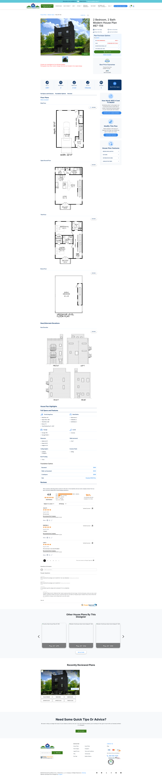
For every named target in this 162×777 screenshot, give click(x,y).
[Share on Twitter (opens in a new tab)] (49, 520)
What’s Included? (107, 54)
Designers (87, 748)
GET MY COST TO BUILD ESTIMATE (111, 112)
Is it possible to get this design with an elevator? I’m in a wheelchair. (54, 588)
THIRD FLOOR (70, 700)
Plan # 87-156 (75, 688)
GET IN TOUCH (81, 731)
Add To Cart (108, 51)
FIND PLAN (58, 752)
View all (42, 600)
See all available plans (92, 1)
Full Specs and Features (47, 93)
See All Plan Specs (115, 87)
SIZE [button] (73, 5)
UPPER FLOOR (58, 700)
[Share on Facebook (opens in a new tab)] (47, 520)
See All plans (81, 652)
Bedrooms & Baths (108, 151)
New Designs (76, 748)
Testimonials (87, 753)
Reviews (69, 93)
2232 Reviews (50, 499)
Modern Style (51, 14)
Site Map (75, 756)
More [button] (109, 5)
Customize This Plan (111, 134)
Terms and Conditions (89, 751)
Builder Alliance (88, 756)
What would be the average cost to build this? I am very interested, (54, 577)
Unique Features (107, 161)
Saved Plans (87, 746)
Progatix (60, 774)
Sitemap (84, 772)
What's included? (44, 99)
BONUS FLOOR (46, 700)
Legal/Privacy (76, 751)
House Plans (43, 14)
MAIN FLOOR (70, 697)
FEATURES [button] (93, 5)
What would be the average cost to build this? (50, 583)
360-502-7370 (113, 756)
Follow (41, 579)
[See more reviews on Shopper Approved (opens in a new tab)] (51, 520)
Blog (108, 746)
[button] (43, 597)
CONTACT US (110, 743)
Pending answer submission (65, 583)
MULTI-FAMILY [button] (67, 5)
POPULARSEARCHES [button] (85, 6)
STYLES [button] (79, 5)
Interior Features (108, 158)
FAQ (74, 753)
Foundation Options (60, 93)
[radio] (69, 495)
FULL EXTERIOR (46, 697)
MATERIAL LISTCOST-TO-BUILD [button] (102, 6)
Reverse (86, 54)
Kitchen (105, 154)
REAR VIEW (58, 697)
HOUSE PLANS (58, 5)
